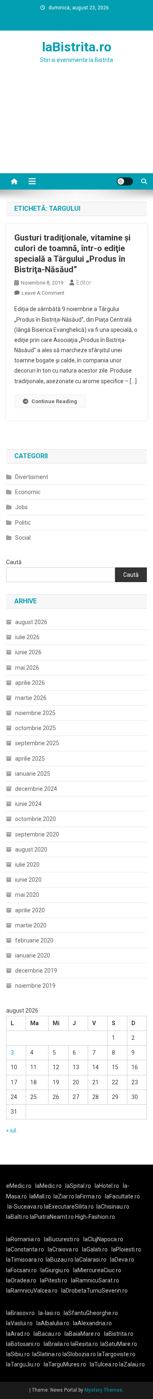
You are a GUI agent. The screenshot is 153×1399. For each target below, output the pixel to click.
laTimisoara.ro (24, 1259)
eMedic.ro (18, 1186)
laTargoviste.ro (116, 1354)
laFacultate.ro (122, 1196)
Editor (83, 282)
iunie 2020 (28, 879)
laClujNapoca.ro (103, 1239)
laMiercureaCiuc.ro (97, 1270)
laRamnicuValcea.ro (32, 1290)
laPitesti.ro (53, 1280)
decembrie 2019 (36, 970)
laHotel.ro (107, 1186)
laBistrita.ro (76, 47)
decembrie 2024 (36, 789)
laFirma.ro (88, 1196)
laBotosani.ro (23, 1344)
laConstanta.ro (25, 1249)
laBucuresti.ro (62, 1239)
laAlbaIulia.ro (52, 1323)
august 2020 (31, 849)
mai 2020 (27, 894)
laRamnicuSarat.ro (95, 1280)
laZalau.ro (132, 1364)
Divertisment (31, 477)
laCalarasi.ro (90, 1259)
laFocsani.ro (21, 1270)
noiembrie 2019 (35, 985)
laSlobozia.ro (79, 1354)
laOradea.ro (21, 1280)
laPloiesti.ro (126, 1249)
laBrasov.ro (20, 1313)
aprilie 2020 (30, 910)
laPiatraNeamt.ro (52, 1217)
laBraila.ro (56, 1344)
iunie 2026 (28, 652)
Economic (27, 492)
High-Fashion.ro (95, 1217)
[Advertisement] (76, 128)
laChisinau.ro (112, 1206)
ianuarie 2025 (32, 773)
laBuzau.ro (60, 1259)
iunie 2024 (28, 804)
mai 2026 (27, 667)
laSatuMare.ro (118, 1344)
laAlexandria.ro (92, 1323)
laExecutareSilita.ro (69, 1206)
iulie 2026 (27, 637)
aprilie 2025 (30, 758)
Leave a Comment (43, 293)
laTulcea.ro (104, 1364)
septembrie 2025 (37, 743)
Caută (14, 562)
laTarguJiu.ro (25, 1364)
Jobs (21, 507)
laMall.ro (40, 1196)
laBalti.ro (17, 1217)
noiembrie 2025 (35, 713)
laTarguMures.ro (65, 1364)
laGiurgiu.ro (56, 1270)
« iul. (11, 1130)
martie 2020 (31, 925)
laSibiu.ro (18, 1354)
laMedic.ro (49, 1186)
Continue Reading (54, 401)
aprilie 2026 (30, 683)
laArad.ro (18, 1334)
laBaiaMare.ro (82, 1334)
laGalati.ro (95, 1249)
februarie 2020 (34, 940)
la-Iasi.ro (49, 1313)
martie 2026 (31, 698)
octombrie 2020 (35, 819)
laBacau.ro (47, 1334)
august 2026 (31, 622)
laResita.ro (84, 1344)
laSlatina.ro (46, 1354)
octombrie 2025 (35, 728)
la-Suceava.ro (25, 1206)
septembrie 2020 (37, 834)
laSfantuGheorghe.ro (91, 1313)
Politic (23, 522)
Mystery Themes (103, 1390)
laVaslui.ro (21, 1323)
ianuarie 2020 (32, 955)
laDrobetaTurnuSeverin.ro (94, 1290)
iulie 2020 (27, 864)
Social (23, 537)
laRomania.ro (23, 1239)
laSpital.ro (78, 1186)
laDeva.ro (122, 1259)
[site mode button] (125, 181)
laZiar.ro (64, 1196)
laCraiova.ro (63, 1249)
